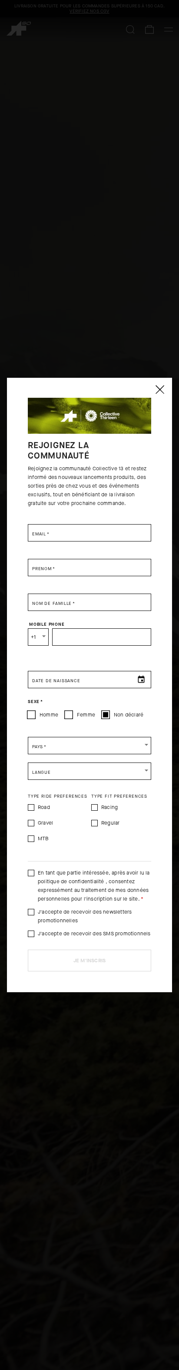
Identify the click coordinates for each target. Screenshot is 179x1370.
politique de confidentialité (71, 881)
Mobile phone (47, 624)
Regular (110, 822)
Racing (109, 807)
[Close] (159, 389)
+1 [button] (33, 637)
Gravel (45, 822)
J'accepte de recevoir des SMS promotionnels (94, 933)
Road (44, 807)
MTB (43, 838)
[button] (89, 746)
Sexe (35, 702)
